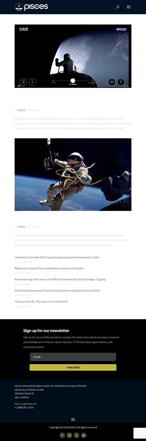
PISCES (21, 110)
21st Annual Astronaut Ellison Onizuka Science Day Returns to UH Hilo (57, 290)
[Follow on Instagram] (69, 435)
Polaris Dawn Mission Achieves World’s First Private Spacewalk (70, 99)
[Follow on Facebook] (62, 435)
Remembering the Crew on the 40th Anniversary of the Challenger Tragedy (60, 279)
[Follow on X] (76, 435)
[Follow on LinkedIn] (84, 435)
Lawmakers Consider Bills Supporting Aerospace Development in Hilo (57, 257)
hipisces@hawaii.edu (26, 403)
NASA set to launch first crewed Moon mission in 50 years (49, 268)
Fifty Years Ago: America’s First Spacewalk (68, 219)
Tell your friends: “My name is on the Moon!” (41, 301)
